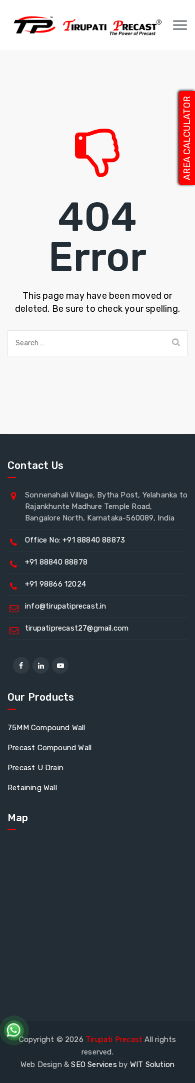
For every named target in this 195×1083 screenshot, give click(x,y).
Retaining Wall (32, 787)
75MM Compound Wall (47, 727)
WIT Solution (152, 1064)
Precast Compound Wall (50, 747)
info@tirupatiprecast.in (65, 606)
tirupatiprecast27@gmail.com (76, 628)
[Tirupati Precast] (85, 25)
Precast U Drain (36, 767)
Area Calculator (187, 138)
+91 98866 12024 (55, 584)
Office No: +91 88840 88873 (75, 540)
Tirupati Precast (114, 1039)
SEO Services (93, 1064)
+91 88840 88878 (56, 562)
